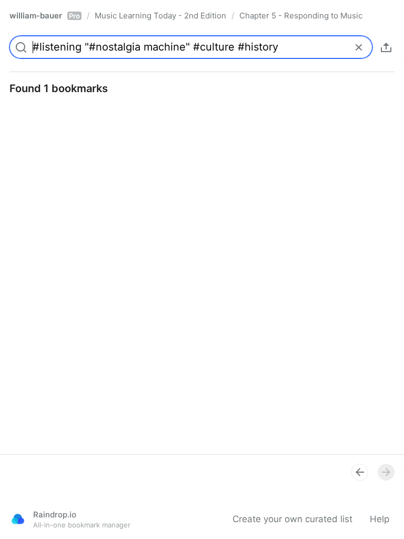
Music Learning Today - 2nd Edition (160, 16)
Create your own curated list (292, 519)
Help (379, 519)
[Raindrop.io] (17, 519)
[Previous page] (359, 472)
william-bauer (44, 16)
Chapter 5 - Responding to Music (300, 16)
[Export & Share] (386, 47)
